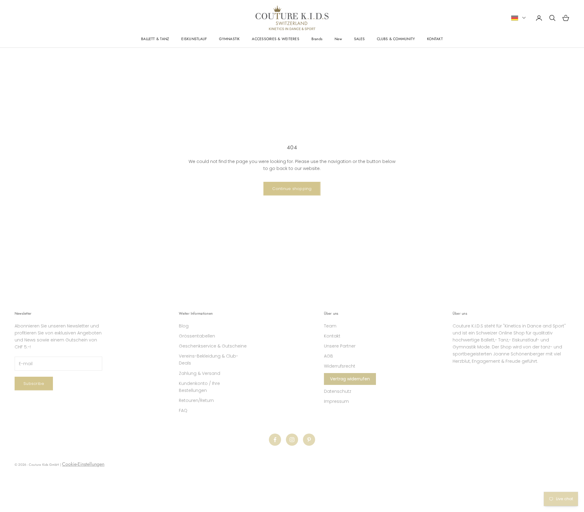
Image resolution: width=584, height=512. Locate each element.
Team (330, 326)
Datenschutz (337, 391)
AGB (328, 356)
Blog (184, 326)
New (338, 39)
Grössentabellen (197, 336)
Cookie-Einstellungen (83, 464)
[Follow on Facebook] (275, 440)
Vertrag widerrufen (350, 379)
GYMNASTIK (229, 39)
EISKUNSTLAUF (194, 39)
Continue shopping (291, 189)
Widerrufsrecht (339, 366)
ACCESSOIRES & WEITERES (275, 39)
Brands (316, 39)
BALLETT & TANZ (155, 39)
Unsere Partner (340, 346)
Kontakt (332, 336)
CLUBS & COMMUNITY (396, 39)
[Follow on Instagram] (292, 440)
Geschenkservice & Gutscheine (213, 346)
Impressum (336, 401)
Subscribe (33, 383)
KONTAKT (435, 39)
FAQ (183, 410)
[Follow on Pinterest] (309, 440)
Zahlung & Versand (199, 373)
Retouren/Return (196, 400)
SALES (359, 39)
